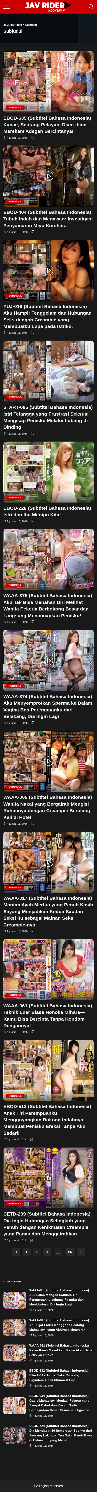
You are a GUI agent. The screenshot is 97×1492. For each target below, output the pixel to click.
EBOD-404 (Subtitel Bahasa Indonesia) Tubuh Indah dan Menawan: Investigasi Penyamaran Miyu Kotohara (48, 219)
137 (70, 1252)
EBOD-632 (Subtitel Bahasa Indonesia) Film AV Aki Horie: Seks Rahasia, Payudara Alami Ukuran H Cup (59, 1375)
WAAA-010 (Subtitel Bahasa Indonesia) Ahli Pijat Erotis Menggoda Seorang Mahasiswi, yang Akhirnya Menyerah (59, 1324)
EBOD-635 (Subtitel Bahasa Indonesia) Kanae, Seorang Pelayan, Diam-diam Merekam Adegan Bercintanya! (47, 124)
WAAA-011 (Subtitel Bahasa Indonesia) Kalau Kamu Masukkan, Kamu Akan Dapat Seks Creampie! (61, 1350)
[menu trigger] (9, 7)
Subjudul (15, 107)
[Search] (91, 7)
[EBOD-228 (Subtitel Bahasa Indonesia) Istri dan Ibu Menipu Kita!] (48, 472)
